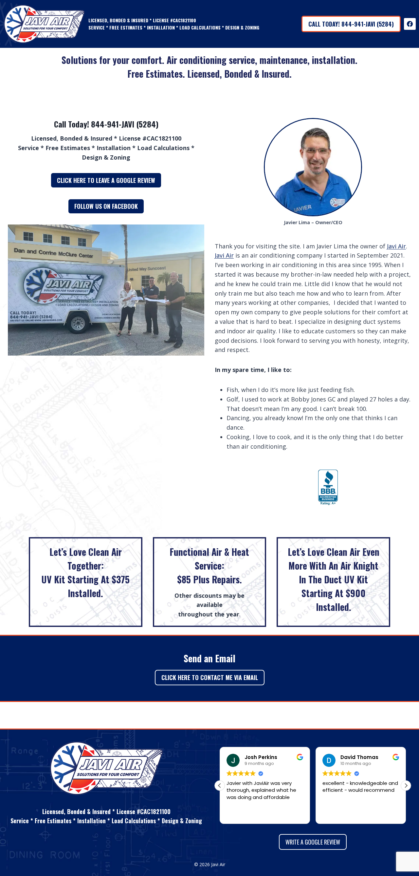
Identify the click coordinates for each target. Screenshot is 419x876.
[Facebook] (410, 24)
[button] (406, 785)
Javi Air (396, 246)
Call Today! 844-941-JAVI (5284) (351, 24)
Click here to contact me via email (209, 677)
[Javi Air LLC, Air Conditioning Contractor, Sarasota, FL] (328, 488)
